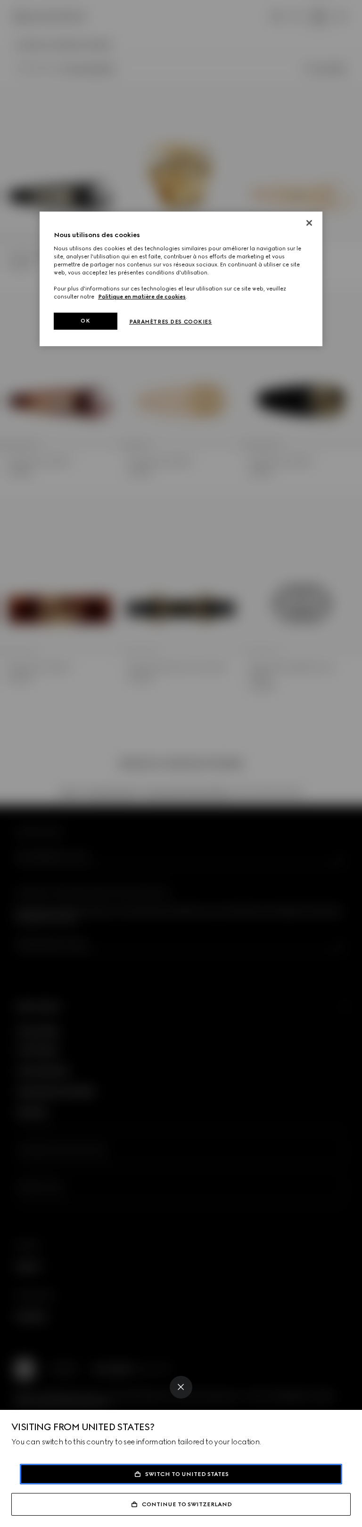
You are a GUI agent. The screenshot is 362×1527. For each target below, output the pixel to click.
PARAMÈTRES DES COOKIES (170, 321)
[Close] (181, 1387)
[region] (181, 279)
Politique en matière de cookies (142, 296)
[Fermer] (309, 223)
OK (85, 320)
